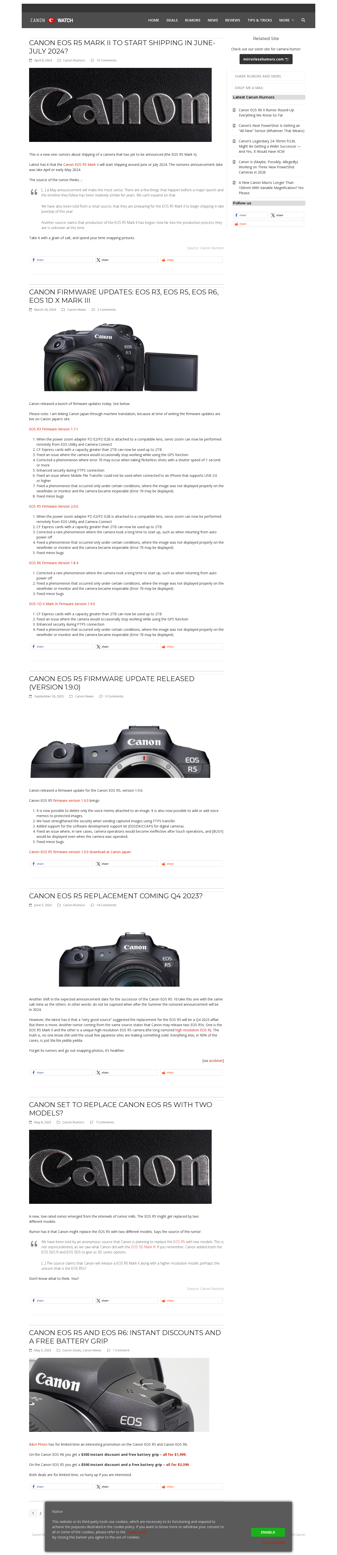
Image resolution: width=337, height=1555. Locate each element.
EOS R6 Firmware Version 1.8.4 (53, 562)
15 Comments (106, 60)
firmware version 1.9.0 (71, 800)
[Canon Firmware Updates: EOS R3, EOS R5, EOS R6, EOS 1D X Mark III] (120, 353)
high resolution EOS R (192, 1030)
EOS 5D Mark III (143, 1247)
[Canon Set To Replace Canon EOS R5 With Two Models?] (120, 1166)
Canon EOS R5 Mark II (81, 164)
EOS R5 (179, 1241)
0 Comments (114, 696)
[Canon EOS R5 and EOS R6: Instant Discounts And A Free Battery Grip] (119, 1394)
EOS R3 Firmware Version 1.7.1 (53, 429)
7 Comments (105, 1122)
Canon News (76, 309)
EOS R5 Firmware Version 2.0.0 (53, 506)
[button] (303, 20)
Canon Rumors (74, 60)
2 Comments (106, 309)
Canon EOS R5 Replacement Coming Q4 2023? (116, 896)
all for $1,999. (175, 1454)
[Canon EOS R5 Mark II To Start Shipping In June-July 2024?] (120, 104)
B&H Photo (38, 1444)
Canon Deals (71, 1350)
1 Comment (121, 1350)
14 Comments (106, 905)
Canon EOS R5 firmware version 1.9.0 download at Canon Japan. (80, 851)
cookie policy (137, 1532)
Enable (268, 1532)
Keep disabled (274, 1542)
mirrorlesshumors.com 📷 (266, 59)
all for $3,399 (177, 1464)
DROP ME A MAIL (249, 87)
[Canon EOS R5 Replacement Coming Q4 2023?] (120, 949)
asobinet (216, 1060)
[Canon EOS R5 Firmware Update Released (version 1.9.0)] (120, 740)
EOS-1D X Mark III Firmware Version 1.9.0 (62, 603)
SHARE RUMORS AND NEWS (258, 76)
